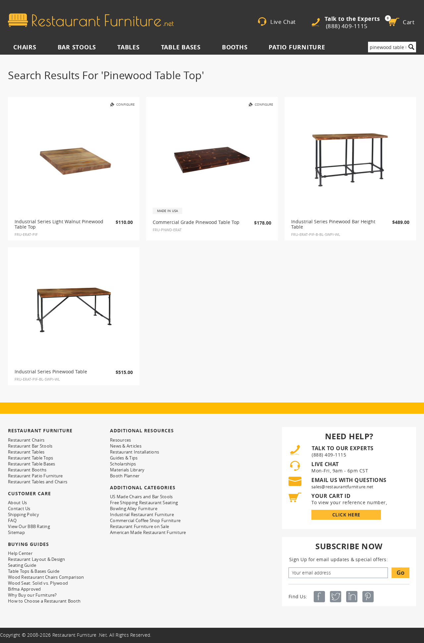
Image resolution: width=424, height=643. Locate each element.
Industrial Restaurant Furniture (142, 514)
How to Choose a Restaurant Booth (44, 601)
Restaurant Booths (27, 470)
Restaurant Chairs (26, 440)
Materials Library (127, 470)
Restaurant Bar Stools (30, 446)
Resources (120, 440)
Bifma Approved (24, 589)
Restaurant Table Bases (31, 464)
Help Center (20, 553)
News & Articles (125, 446)
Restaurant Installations (134, 452)
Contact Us (19, 508)
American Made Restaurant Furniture (148, 532)
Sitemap (16, 532)
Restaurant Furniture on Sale (139, 526)
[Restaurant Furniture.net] (91, 20)
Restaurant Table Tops (30, 458)
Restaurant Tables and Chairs (37, 482)
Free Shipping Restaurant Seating (144, 503)
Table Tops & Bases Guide (33, 571)
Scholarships (123, 464)
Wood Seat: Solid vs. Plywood (38, 583)
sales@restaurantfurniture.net (342, 487)
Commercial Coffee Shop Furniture (145, 520)
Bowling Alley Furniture (133, 508)
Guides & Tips (123, 458)
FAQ (12, 520)
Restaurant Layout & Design (36, 559)
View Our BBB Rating (29, 526)
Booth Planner (124, 476)
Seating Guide (22, 565)
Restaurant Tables (26, 452)
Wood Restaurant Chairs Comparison (46, 577)
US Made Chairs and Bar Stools (141, 497)
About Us (17, 503)
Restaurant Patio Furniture (35, 476)
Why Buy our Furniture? (32, 595)
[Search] (411, 47)
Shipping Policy (23, 514)
